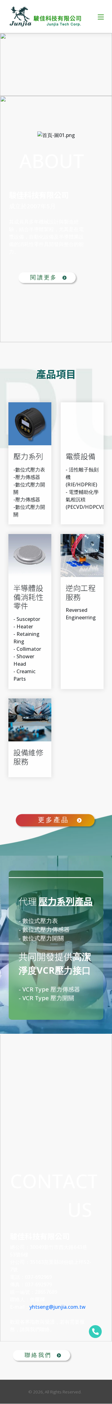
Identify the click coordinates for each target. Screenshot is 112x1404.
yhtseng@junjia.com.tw (58, 1306)
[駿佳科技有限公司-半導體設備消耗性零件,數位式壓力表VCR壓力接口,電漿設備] (45, 16)
